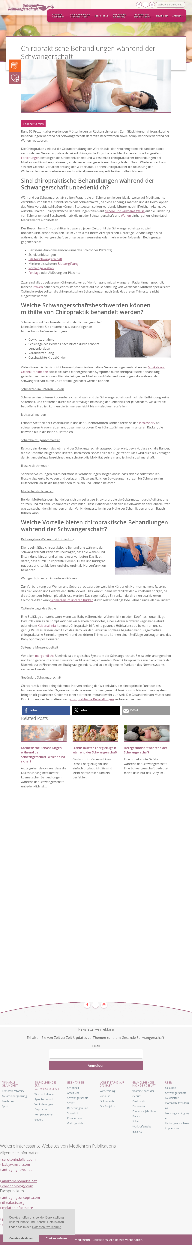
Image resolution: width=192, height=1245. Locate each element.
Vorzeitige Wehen (41, 268)
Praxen (38, 287)
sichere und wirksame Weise (125, 211)
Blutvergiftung (68, 264)
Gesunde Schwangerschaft (34, 7)
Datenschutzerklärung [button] (46, 1227)
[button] (46, 710)
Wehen (126, 215)
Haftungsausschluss (177, 1123)
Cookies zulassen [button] (57, 1238)
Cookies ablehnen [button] (21, 1238)
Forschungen (30, 158)
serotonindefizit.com (18, 1159)
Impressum (172, 1128)
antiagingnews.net (16, 1169)
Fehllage (34, 273)
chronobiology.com (17, 1186)
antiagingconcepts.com (20, 1197)
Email (96, 1046)
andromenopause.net (19, 1181)
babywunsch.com (15, 1164)
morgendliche (44, 656)
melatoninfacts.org (17, 1207)
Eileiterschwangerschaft (45, 259)
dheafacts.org (12, 1202)
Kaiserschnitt (47, 626)
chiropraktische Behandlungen (92, 699)
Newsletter (171, 1098)
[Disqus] (96, 849)
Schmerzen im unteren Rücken (71, 600)
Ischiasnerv (147, 423)
